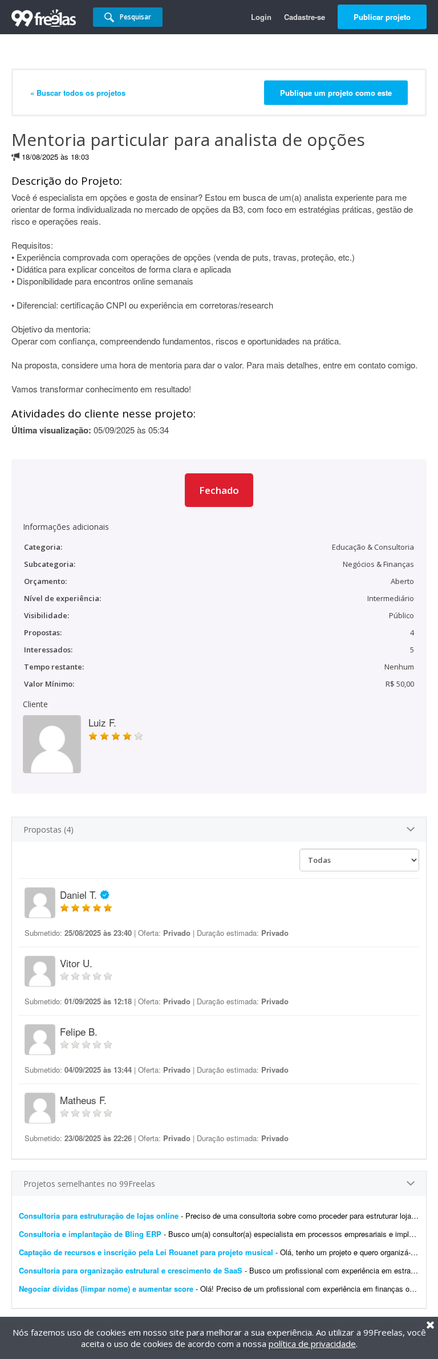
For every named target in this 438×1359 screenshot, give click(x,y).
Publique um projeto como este (336, 92)
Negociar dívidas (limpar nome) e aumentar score (106, 1288)
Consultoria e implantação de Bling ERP (90, 1233)
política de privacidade (312, 1343)
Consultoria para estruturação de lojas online (99, 1215)
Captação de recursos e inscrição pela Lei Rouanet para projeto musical (146, 1252)
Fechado (219, 490)
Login (261, 16)
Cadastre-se (304, 16)
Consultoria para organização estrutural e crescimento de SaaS (130, 1270)
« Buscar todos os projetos (77, 92)
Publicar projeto (382, 16)
